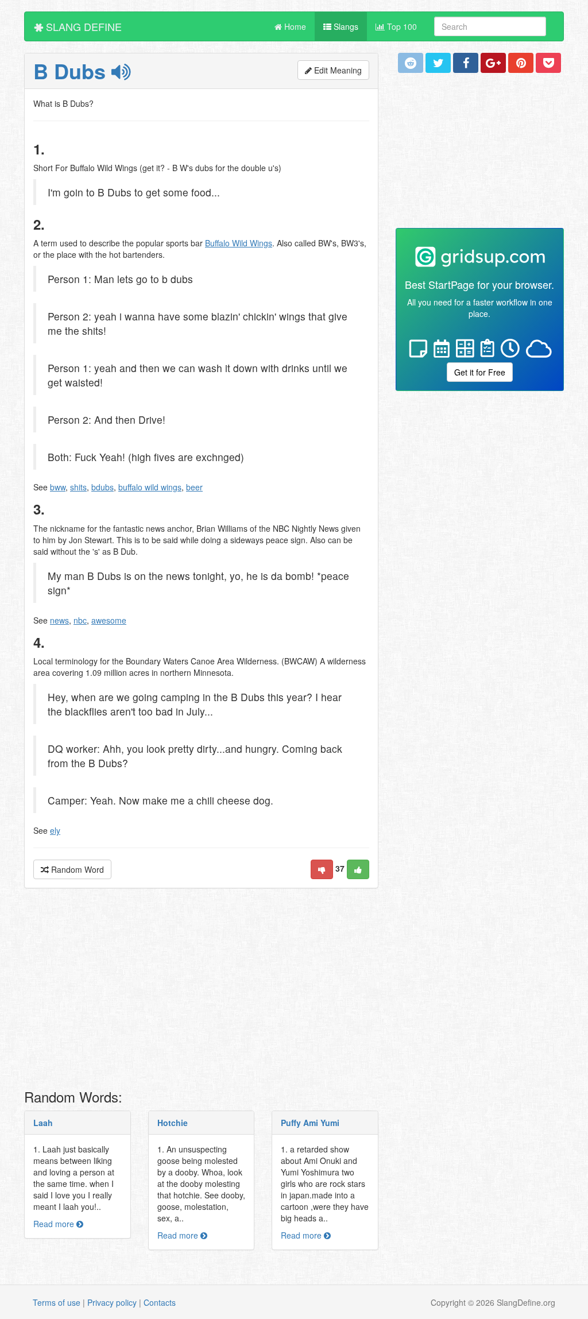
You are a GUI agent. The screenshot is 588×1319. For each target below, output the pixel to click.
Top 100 (401, 26)
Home (294, 26)
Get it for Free (479, 372)
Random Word (76, 869)
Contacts (160, 1302)
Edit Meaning (337, 70)
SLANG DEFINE (82, 26)
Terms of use (56, 1302)
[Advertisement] (201, 991)
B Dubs (72, 71)
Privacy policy (112, 1302)
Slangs (344, 26)
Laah (43, 1122)
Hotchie (172, 1122)
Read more (54, 1223)
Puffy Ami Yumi (310, 1122)
